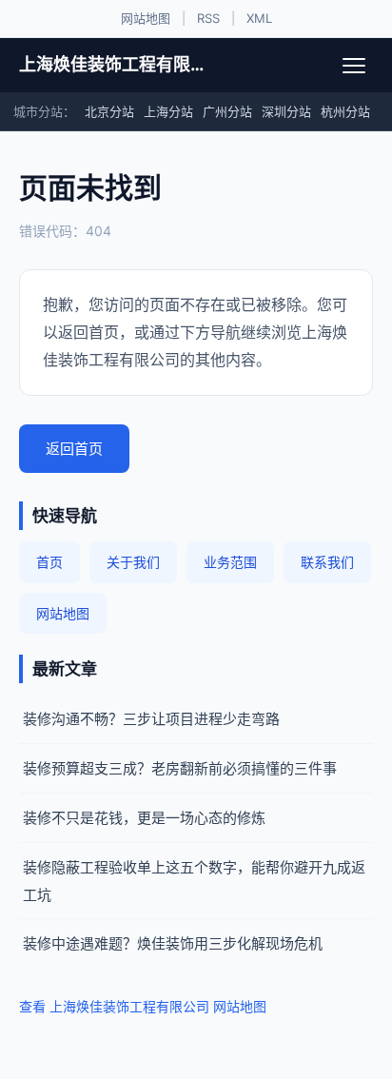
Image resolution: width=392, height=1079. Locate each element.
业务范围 (230, 562)
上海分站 (168, 111)
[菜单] (354, 65)
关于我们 (133, 562)
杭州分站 (345, 111)
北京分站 (109, 111)
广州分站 (227, 111)
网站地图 (145, 18)
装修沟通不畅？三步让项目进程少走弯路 (151, 719)
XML (259, 18)
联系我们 (327, 562)
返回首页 (74, 449)
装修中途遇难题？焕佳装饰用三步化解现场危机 (173, 943)
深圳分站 (286, 111)
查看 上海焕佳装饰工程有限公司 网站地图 (142, 1006)
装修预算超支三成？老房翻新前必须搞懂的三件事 (180, 768)
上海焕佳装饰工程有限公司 (116, 64)
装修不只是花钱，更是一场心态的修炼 (144, 818)
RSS (208, 18)
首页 (49, 562)
